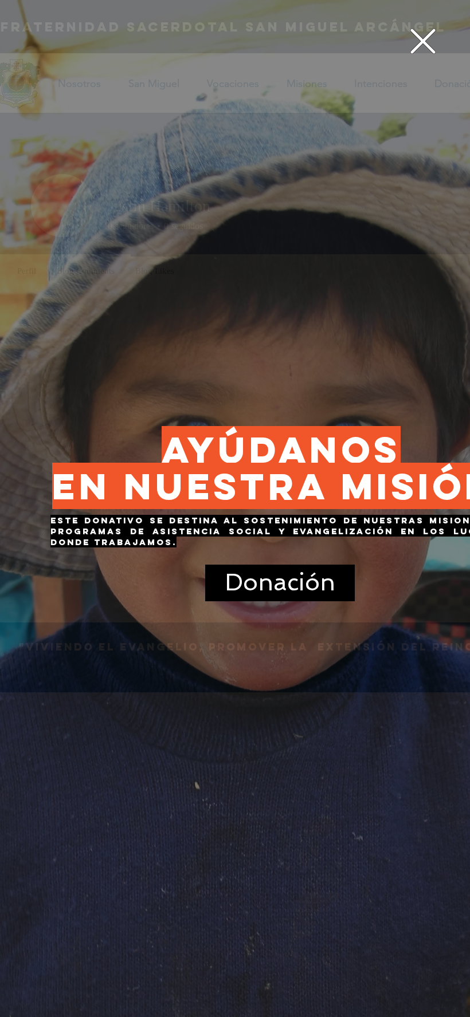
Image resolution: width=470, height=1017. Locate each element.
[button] (423, 41)
